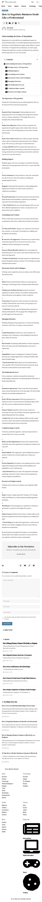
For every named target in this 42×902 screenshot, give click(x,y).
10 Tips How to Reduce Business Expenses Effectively (19, 753)
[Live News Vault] (10, 2)
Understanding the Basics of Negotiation (18, 64)
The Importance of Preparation (18, 67)
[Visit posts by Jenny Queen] (4, 29)
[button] (3, 2)
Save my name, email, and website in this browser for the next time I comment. (20, 618)
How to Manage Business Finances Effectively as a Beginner (20, 643)
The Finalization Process (16, 85)
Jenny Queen (10, 27)
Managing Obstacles (14, 81)
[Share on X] (6, 23)
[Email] (9, 23)
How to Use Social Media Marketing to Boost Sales (18, 706)
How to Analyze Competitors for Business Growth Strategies (19, 689)
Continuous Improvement (16, 88)
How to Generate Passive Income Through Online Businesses (19, 678)
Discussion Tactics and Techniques (19, 78)
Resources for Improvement (17, 92)
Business (5, 10)
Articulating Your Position (16, 74)
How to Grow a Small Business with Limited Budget (16, 666)
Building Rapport (13, 71)
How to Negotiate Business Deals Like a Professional (17, 655)
